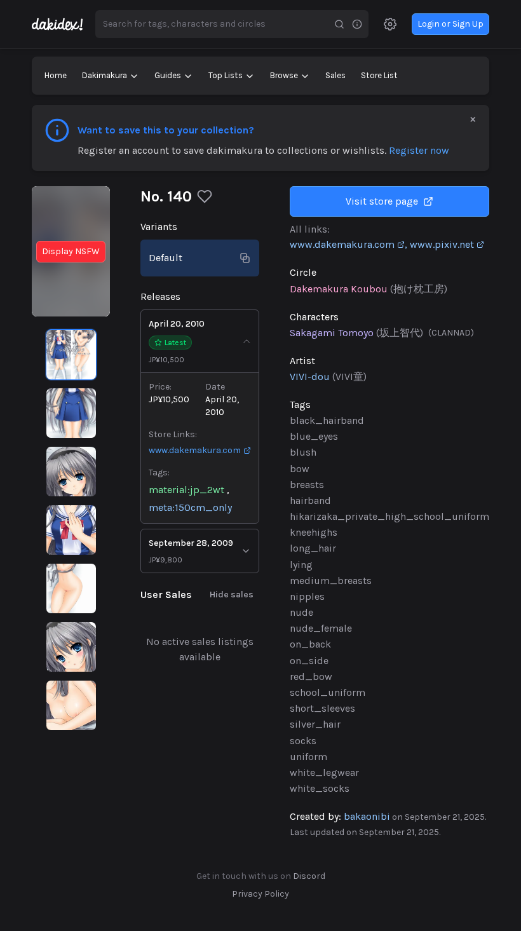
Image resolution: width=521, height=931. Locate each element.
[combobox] (212, 24)
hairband (310, 500)
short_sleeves (322, 708)
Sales (335, 75)
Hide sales (232, 594)
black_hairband (327, 420)
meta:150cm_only (190, 507)
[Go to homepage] (63, 24)
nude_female (321, 628)
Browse (284, 75)
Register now (419, 150)
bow (299, 469)
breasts (307, 485)
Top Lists (225, 75)
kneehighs (313, 532)
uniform (308, 757)
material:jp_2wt (186, 490)
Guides (167, 75)
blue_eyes (314, 436)
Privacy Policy (260, 893)
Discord (309, 876)
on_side (309, 661)
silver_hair (315, 724)
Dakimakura (104, 75)
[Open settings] (390, 24)
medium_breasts (331, 580)
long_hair (313, 548)
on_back (310, 644)
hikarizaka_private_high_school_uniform (389, 516)
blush (303, 452)
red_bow (311, 676)
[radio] (71, 354)
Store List (379, 75)
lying (301, 565)
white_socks (319, 788)
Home (55, 75)
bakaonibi (367, 816)
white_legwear (324, 772)
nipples (307, 596)
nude (301, 612)
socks (303, 741)
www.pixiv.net (442, 244)
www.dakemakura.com (195, 450)
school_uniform (327, 692)
